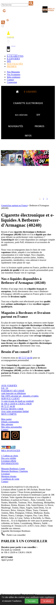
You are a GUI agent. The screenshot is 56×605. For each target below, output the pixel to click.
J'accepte (31, 601)
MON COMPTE (9, 414)
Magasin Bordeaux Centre (13, 468)
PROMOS (12, 66)
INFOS (28, 135)
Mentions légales (8, 476)
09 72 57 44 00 (25, 358)
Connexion (12, 82)
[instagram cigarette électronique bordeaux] (15, 439)
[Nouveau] (25, 165)
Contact (10, 79)
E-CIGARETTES (15, 56)
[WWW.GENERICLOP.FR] (18, 91)
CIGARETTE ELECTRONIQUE (28, 103)
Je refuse (47, 601)
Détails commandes (10, 422)
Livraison (5, 474)
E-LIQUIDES (13, 58)
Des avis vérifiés (8, 458)
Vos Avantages (13, 74)
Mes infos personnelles (11, 427)
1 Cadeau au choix (9, 455)
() (48, 9)
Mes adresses (7, 424)
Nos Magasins (13, 72)
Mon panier (6, 419)
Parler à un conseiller (16, 535)
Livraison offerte (8, 461)
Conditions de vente (10, 479)
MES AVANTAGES (10, 450)
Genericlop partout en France (14, 205)
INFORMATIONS (10, 463)
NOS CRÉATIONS (21, 115)
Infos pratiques (13, 77)
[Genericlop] (14, 15)
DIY (9, 61)
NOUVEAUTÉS (15, 64)
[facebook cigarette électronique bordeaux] (5, 439)
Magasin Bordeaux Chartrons (14, 471)
